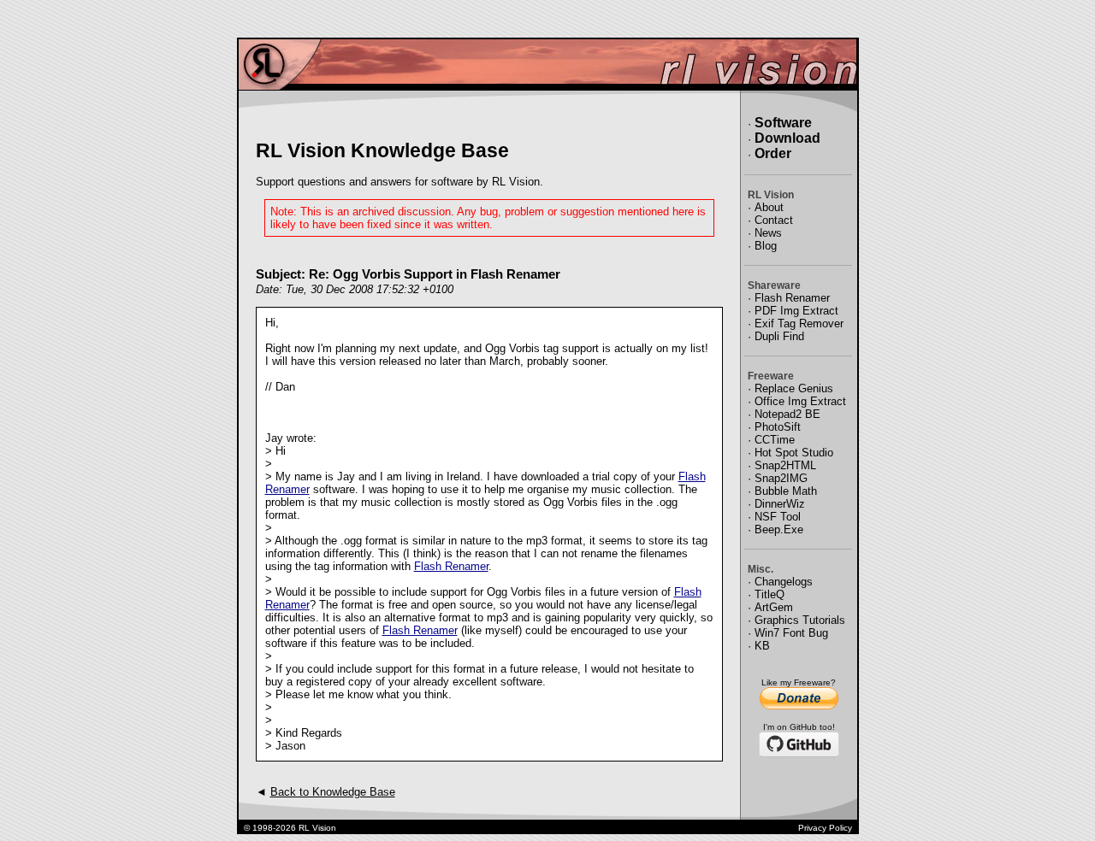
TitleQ (769, 594)
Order (773, 153)
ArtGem (774, 607)
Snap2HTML (785, 465)
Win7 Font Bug (791, 632)
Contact (774, 220)
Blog (766, 245)
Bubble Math (786, 491)
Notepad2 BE (787, 414)
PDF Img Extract (796, 310)
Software (783, 122)
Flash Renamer (451, 566)
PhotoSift (778, 426)
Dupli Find (779, 336)
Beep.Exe (779, 529)
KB (762, 645)
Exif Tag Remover (799, 323)
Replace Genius (794, 388)
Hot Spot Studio (794, 452)
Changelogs (784, 581)
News (768, 232)
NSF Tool (778, 516)
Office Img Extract (800, 401)
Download (787, 138)
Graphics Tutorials (800, 620)
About (769, 207)
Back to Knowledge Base (332, 791)
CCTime (775, 439)
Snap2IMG (781, 478)
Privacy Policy (825, 827)
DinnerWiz (780, 503)
